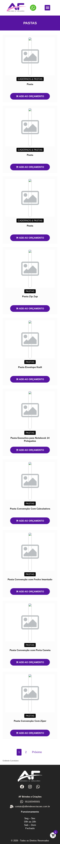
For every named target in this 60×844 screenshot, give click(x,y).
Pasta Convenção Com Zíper (30, 721)
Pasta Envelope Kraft (30, 367)
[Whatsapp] (38, 787)
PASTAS (30, 291)
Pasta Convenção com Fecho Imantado (30, 579)
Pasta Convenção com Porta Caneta (30, 650)
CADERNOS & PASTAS (30, 79)
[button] (47, 7)
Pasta (30, 84)
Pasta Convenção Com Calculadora (30, 508)
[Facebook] (22, 787)
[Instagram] (30, 787)
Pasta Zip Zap (30, 296)
